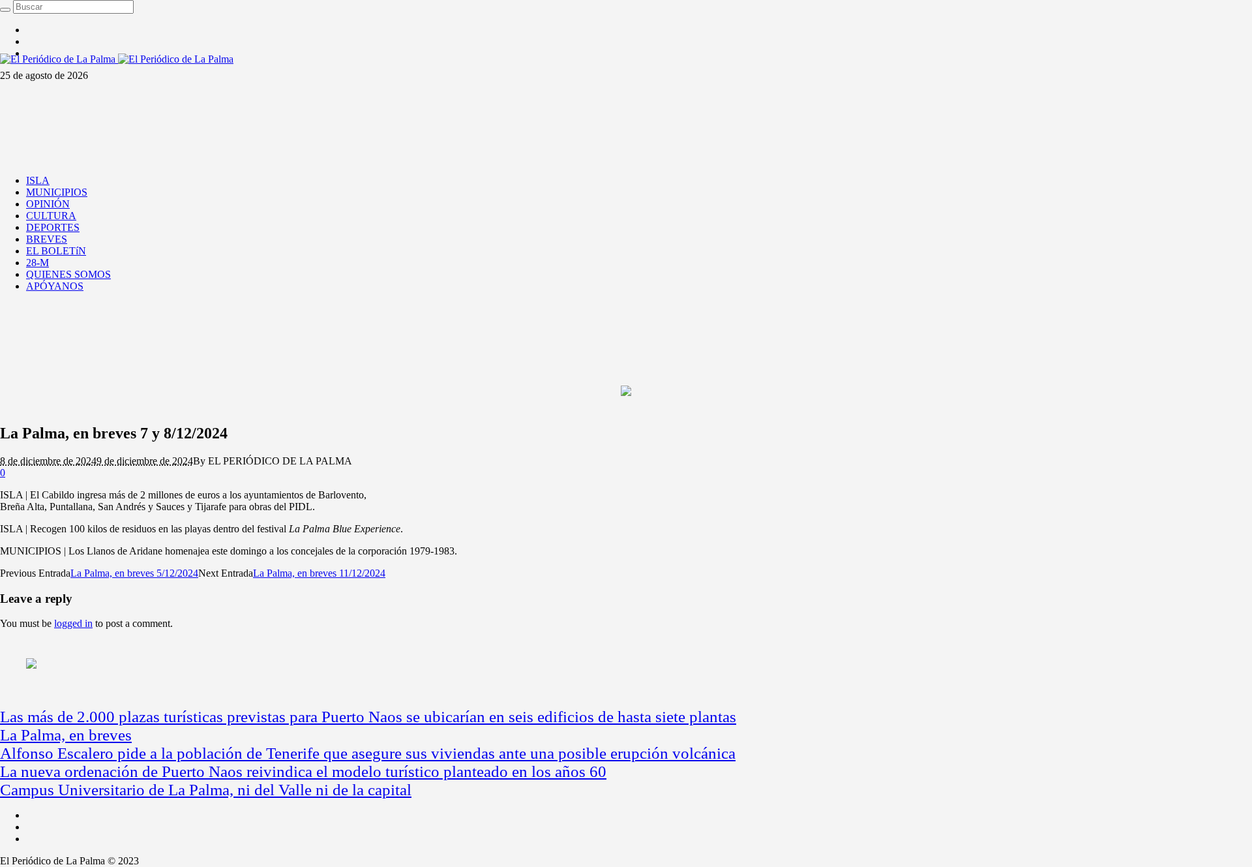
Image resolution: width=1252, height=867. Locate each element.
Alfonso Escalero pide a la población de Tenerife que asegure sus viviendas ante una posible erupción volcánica (368, 753)
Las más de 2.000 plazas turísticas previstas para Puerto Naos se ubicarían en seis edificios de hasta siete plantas (368, 716)
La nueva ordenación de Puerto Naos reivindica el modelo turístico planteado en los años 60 (303, 771)
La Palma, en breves (66, 735)
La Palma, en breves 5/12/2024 (134, 573)
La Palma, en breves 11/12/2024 (319, 573)
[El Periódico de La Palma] (116, 59)
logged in (73, 623)
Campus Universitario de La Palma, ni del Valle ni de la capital (205, 790)
